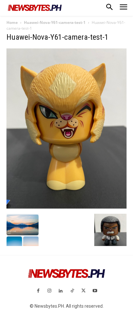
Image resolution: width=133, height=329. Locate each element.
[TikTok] (72, 291)
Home (12, 22)
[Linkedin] (61, 291)
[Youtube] (95, 291)
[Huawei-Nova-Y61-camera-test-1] (66, 207)
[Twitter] (83, 291)
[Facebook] (38, 291)
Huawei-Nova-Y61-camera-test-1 (55, 22)
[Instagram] (50, 291)
